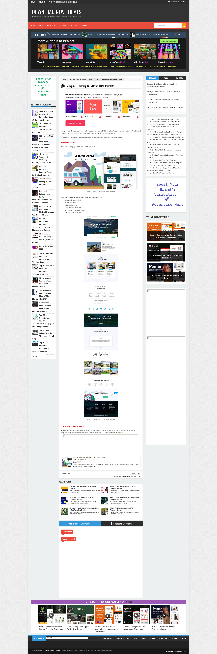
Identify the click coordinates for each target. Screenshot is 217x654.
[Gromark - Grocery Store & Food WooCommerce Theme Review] (136, 623)
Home (33, 2)
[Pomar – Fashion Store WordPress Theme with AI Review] (165, 623)
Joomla (143, 638)
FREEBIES (85, 25)
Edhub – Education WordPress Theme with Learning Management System (41, 224)
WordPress (163, 638)
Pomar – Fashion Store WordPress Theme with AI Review (166, 256)
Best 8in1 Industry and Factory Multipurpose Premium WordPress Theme (42, 197)
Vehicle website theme (77, 79)
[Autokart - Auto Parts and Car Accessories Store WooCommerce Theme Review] (108, 623)
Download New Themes (56, 12)
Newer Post (66, 474)
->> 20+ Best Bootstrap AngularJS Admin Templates (164, 134)
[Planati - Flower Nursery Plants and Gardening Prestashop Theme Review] (52, 623)
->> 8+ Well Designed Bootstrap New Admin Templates (165, 132)
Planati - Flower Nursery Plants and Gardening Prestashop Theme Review (120, 34)
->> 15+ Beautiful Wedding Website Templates (163, 124)
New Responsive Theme (126, 464)
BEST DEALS (74, 25)
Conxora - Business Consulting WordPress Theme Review (67, 34)
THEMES (41, 25)
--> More (35, 356)
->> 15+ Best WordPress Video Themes (160, 173)
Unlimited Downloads (72, 426)
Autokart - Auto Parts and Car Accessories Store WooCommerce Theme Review (106, 629)
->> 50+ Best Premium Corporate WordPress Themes (165, 168)
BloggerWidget (50, 354)
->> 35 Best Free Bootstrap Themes (159, 170)
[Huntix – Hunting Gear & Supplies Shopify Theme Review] (80, 623)
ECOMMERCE (63, 25)
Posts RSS (169, 652)
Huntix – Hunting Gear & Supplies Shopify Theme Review (173, 34)
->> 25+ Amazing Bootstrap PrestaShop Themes (163, 122)
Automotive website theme (86, 464)
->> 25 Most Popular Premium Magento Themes (163, 119)
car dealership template (102, 464)
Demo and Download (68, 142)
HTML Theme (114, 464)
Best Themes (107, 638)
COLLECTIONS (51, 25)
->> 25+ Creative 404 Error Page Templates (162, 160)
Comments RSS (180, 652)
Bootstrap (174, 638)
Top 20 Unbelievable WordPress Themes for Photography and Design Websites (43, 321)
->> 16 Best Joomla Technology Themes (161, 165)
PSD (128, 638)
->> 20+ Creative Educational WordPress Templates (164, 163)
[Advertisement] (166, 405)
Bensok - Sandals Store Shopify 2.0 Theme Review (166, 276)
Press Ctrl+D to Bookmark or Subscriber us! (63, 2)
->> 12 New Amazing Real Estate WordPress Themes (165, 137)
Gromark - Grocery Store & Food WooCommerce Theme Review (166, 236)
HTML (135, 638)
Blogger (152, 638)
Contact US (41, 2)
